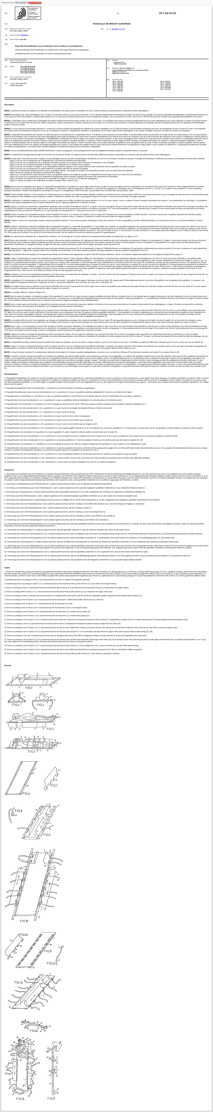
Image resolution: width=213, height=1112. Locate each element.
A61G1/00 (115, 29)
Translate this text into (7, 2)
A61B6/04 (122, 29)
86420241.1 (25, 35)
